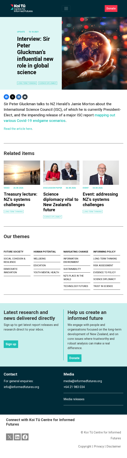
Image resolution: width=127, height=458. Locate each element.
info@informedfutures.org (21, 387)
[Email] (25, 97)
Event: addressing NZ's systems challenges (100, 199)
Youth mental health (46, 272)
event (86, 188)
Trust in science (103, 286)
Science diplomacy (52, 217)
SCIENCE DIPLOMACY (47, 83)
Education (40, 265)
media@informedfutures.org (83, 381)
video (6, 188)
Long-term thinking (13, 212)
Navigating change (76, 251)
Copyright (84, 446)
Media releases (74, 399)
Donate (111, 8)
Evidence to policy (104, 272)
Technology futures (76, 286)
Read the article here (18, 129)
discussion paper (52, 188)
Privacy (99, 446)
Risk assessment (103, 265)
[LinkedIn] (18, 97)
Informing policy (104, 251)
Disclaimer (113, 446)
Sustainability (72, 269)
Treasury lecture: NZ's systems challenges (20, 199)
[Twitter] (12, 97)
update (21, 32)
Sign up (11, 344)
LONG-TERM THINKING (27, 83)
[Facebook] (6, 97)
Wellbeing (40, 258)
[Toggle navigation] (66, 8)
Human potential (45, 251)
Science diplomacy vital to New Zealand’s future (60, 202)
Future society (13, 251)
